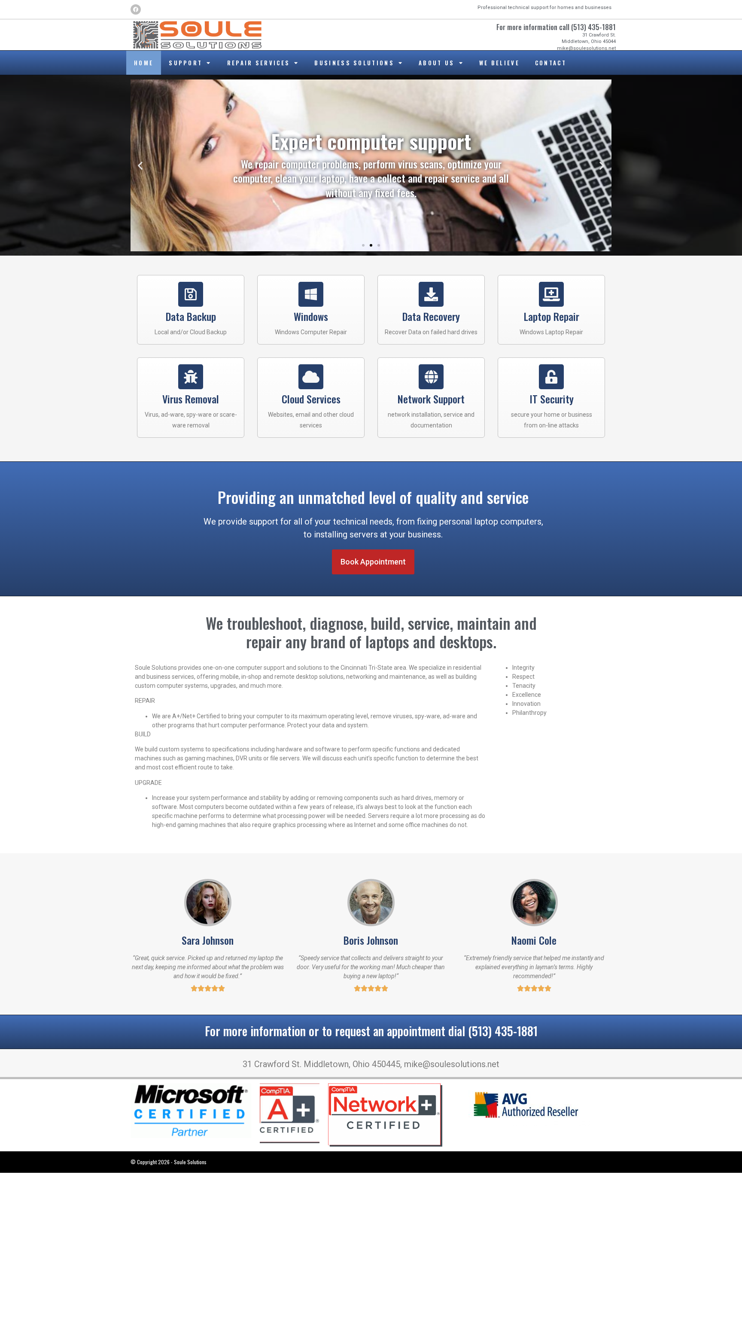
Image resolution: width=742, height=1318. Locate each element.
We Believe (499, 62)
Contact (550, 62)
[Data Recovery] (431, 294)
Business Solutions (354, 62)
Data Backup (191, 316)
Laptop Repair (551, 316)
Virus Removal (190, 398)
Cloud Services (311, 398)
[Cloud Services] (310, 376)
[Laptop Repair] (551, 294)
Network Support (431, 398)
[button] (140, 165)
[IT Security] (551, 376)
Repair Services (258, 62)
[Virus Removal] (190, 376)
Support (185, 62)
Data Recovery (431, 316)
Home (143, 62)
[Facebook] (136, 9)
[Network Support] (431, 376)
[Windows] (310, 294)
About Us (436, 62)
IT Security (551, 398)
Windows (311, 316)
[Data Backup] (190, 294)
